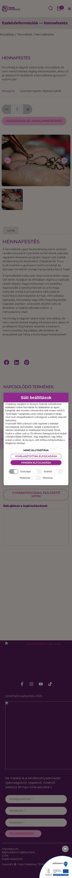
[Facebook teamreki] (22, 684)
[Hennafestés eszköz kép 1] (36, 184)
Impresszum (10, 849)
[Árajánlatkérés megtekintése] (59, 9)
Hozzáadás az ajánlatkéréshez (34, 121)
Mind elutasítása (36, 450)
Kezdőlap (7, 34)
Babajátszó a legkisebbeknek (25, 506)
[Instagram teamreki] (31, 684)
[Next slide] (64, 160)
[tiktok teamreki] (50, 684)
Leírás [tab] (11, 230)
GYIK (5, 855)
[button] (69, 8)
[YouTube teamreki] (40, 684)
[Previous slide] (8, 160)
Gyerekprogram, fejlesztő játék (40, 91)
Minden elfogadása (36, 462)
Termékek (24, 34)
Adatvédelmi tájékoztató (18, 852)
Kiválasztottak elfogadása (36, 456)
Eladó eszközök (12, 859)
